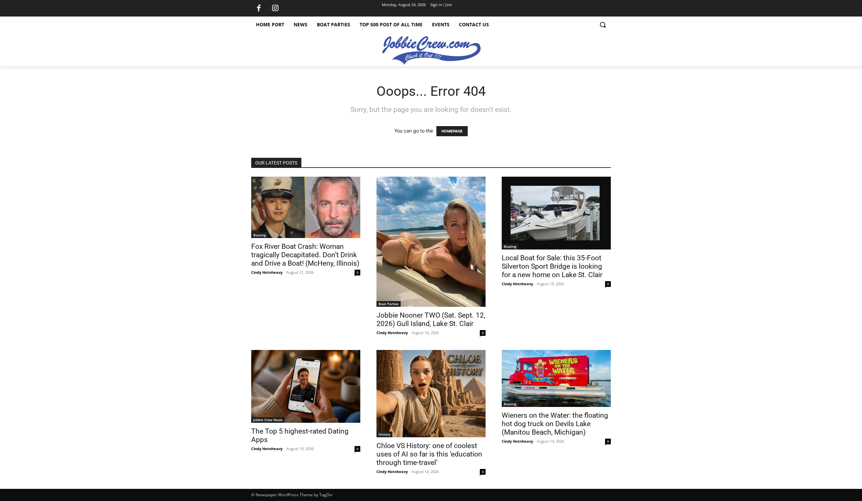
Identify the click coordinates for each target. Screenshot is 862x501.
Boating (259, 235)
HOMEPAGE (452, 131)
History (384, 434)
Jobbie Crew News (268, 419)
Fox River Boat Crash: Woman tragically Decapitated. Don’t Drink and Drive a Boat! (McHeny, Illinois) (305, 254)
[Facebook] (258, 8)
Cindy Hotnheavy (267, 272)
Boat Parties (388, 303)
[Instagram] (275, 8)
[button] (603, 25)
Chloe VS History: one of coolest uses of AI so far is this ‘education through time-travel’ (429, 454)
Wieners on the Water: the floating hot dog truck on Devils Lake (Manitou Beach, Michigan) (555, 423)
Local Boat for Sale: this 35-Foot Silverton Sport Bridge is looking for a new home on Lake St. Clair (552, 266)
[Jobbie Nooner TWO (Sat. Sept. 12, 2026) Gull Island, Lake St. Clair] (431, 242)
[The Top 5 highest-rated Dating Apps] (305, 386)
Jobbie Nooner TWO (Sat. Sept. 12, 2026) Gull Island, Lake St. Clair (430, 319)
